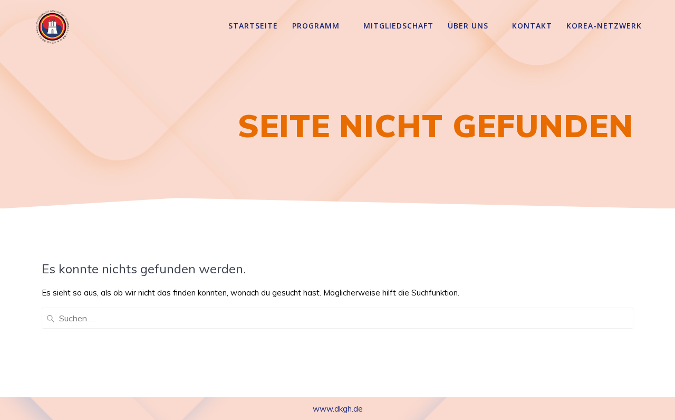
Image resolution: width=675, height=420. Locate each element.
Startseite (253, 26)
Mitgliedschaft (398, 26)
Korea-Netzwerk (604, 26)
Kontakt (532, 26)
